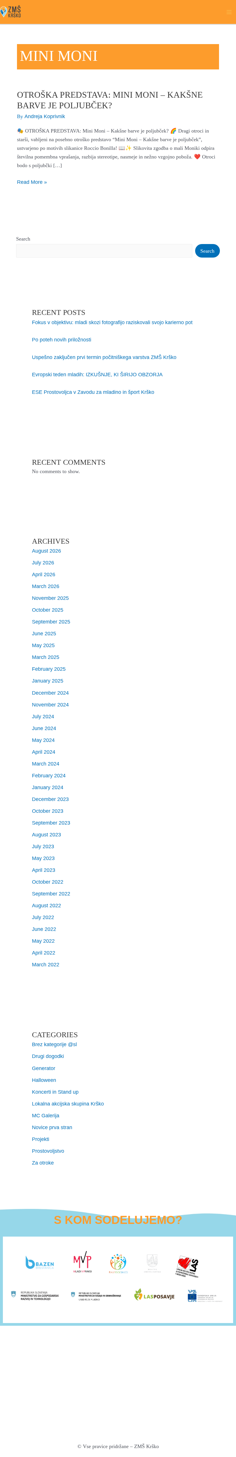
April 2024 (43, 752)
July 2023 (43, 846)
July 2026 (43, 563)
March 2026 (45, 586)
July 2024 (43, 716)
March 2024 (45, 764)
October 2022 (47, 882)
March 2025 (45, 657)
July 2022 (43, 917)
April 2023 (43, 870)
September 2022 (51, 894)
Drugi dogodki (48, 1056)
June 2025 (44, 633)
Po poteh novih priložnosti (61, 340)
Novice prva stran (52, 1127)
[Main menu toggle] (229, 12)
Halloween (44, 1080)
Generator (43, 1068)
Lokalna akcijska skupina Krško (68, 1104)
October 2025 (47, 610)
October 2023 (47, 811)
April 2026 (43, 574)
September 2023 (51, 823)
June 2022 (44, 929)
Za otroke (43, 1163)
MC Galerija (45, 1115)
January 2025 (47, 681)
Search (23, 239)
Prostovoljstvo (48, 1151)
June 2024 (44, 728)
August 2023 (46, 835)
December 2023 (50, 799)
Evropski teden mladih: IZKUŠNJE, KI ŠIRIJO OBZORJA (97, 374)
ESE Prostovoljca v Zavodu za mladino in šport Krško (93, 392)
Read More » (32, 181)
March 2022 (45, 964)
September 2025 (51, 622)
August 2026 (46, 551)
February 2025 (49, 669)
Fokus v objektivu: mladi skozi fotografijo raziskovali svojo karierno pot (112, 322)
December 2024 (50, 693)
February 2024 (49, 775)
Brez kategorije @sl (54, 1044)
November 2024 (50, 705)
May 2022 (43, 941)
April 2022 (43, 953)
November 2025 (50, 598)
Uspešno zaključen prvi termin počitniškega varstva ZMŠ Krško (104, 357)
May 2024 (43, 740)
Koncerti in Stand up (55, 1092)
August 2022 (46, 905)
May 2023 (43, 858)
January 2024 (47, 787)
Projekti (40, 1139)
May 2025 (43, 645)
